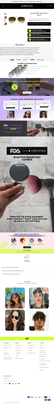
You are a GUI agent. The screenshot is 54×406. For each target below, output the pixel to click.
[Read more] (27, 87)
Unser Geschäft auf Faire (9, 380)
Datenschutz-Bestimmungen (43, 351)
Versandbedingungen (44, 367)
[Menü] (2, 6)
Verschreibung (19, 350)
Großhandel (6, 378)
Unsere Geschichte (32, 345)
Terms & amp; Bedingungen (43, 355)
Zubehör (17, 355)
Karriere (41, 345)
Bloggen (41, 347)
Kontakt (41, 370)
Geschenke (30, 350)
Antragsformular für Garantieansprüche (8, 358)
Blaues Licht (18, 347)
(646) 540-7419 (7, 347)
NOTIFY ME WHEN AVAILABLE (39, 23)
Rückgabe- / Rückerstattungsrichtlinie (45, 360)
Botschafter (30, 347)
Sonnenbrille (18, 345)
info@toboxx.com (7, 345)
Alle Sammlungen (19, 358)
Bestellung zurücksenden (7, 354)
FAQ (5, 350)
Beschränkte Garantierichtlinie (43, 364)
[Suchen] (48, 6)
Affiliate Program (31, 353)
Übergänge (18, 353)
